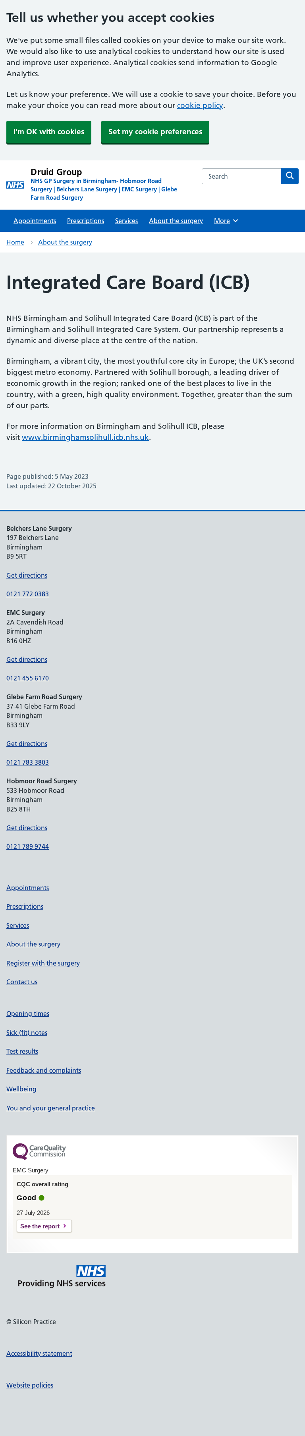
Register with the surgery (43, 963)
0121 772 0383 (27, 594)
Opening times (27, 1014)
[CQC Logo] (39, 1158)
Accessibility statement (39, 1353)
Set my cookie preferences (155, 131)
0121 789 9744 (27, 846)
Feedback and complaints (43, 1070)
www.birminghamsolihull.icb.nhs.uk (85, 437)
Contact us (21, 982)
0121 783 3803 (27, 762)
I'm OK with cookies (49, 131)
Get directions (26, 575)
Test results (22, 1051)
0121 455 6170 (27, 678)
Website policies (29, 1385)
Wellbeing (21, 1089)
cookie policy (200, 105)
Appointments (35, 221)
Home (15, 242)
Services (126, 221)
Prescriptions (85, 221)
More (225, 221)
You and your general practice (50, 1108)
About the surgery (176, 221)
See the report (40, 1226)
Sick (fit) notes (26, 1033)
